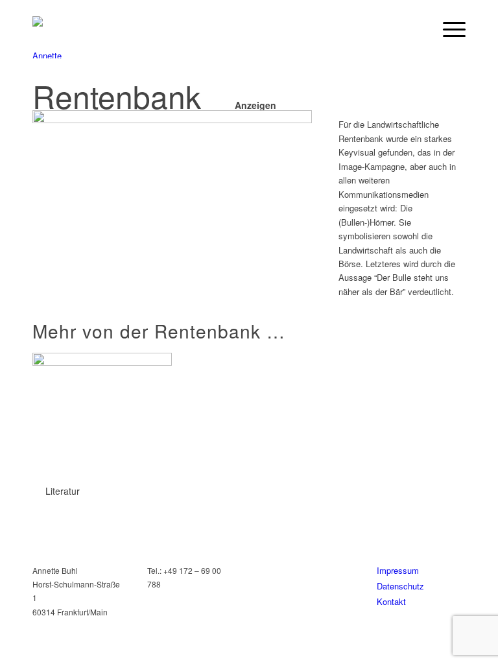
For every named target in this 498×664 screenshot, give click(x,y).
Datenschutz (400, 586)
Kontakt (391, 601)
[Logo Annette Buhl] (51, 37)
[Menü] (448, 29)
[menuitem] (448, 29)
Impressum (398, 570)
